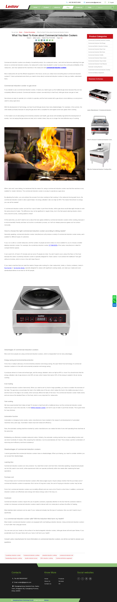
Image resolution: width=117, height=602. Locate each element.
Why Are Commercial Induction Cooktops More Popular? (100, 169)
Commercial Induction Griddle (95, 55)
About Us (47, 581)
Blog (68, 7)
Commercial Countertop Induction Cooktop (99, 40)
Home (35, 7)
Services (61, 581)
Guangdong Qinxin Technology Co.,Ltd (23, 600)
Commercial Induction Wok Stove (96, 52)
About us (57, 7)
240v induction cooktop (46, 558)
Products (61, 578)
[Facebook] (105, 2)
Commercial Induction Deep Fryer (96, 49)
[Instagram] (90, 578)
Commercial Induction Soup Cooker (97, 61)
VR (59, 584)
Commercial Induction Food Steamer (97, 63)
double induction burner (31, 558)
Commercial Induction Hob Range (96, 43)
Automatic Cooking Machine (95, 66)
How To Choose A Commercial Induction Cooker (100, 139)
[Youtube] (86, 578)
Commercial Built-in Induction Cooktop (98, 46)
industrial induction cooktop (49, 555)
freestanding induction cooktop (13, 558)
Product (46, 7)
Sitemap (46, 600)
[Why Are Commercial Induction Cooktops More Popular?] (100, 155)
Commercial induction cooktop (31, 555)
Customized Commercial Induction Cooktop (99, 69)
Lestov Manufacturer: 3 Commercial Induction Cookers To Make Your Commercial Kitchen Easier (100, 110)
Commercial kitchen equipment (64, 558)
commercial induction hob (66, 555)
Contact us (78, 7)
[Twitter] (82, 578)
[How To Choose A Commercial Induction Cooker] (100, 125)
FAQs (90, 7)
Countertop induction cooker (13, 555)
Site (61, 38)
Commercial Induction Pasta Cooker (97, 58)
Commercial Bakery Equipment (96, 72)
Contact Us (47, 584)
